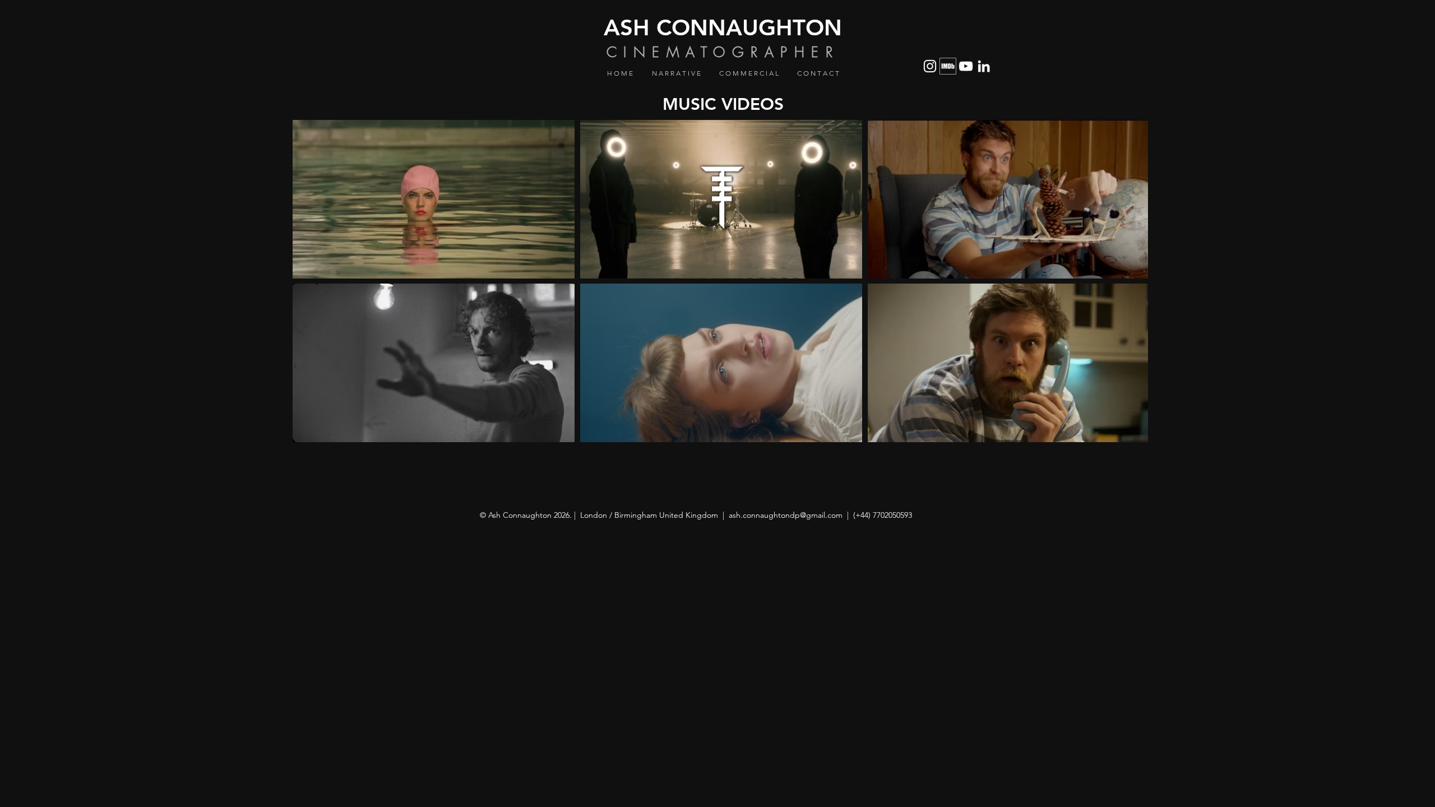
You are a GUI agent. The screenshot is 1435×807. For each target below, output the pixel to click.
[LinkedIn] (983, 66)
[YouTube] (965, 66)
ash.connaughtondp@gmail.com (786, 515)
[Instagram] (930, 66)
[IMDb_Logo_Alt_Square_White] (947, 66)
